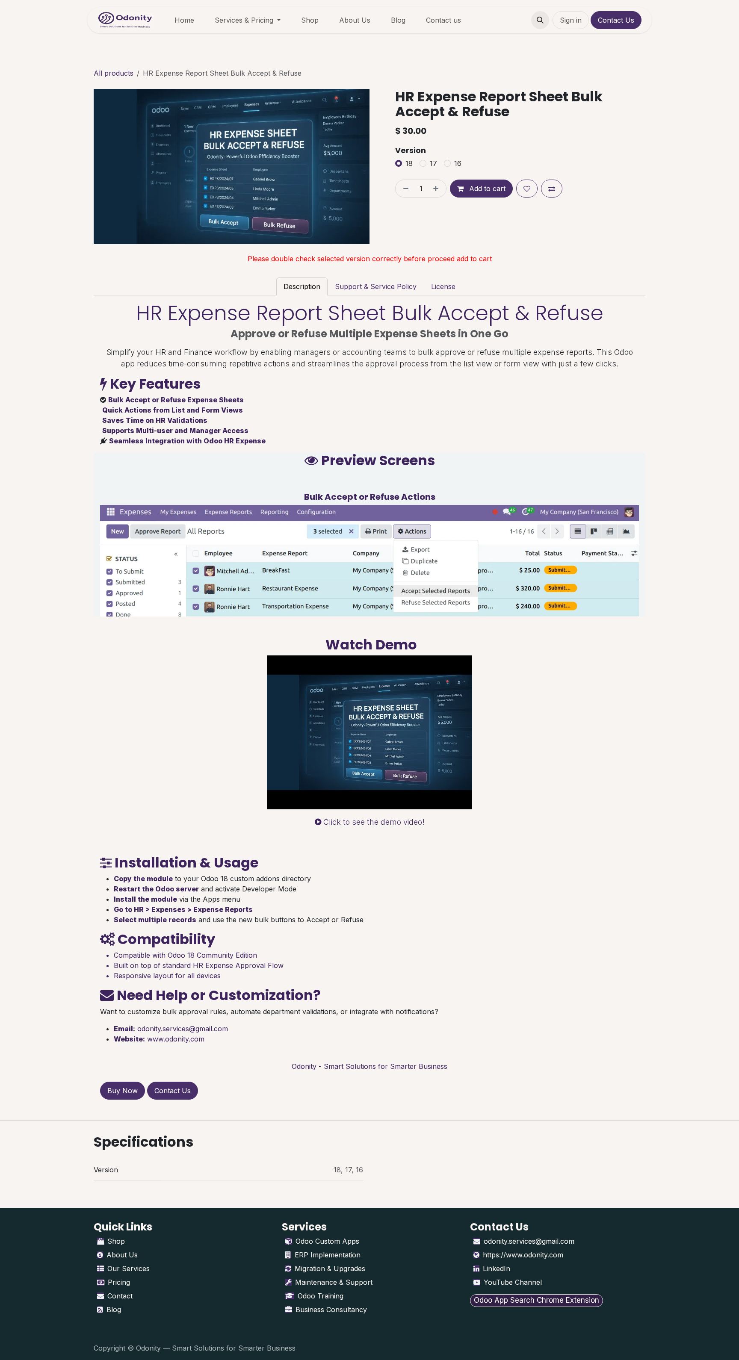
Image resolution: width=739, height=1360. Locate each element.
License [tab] (443, 286)
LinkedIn (496, 1268)
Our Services (128, 1268)
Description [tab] (302, 286)
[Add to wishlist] (527, 189)
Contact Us (616, 20)
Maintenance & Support (333, 1282)
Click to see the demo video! (373, 821)
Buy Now (122, 1090)
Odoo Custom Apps (327, 1241)
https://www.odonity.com (523, 1255)
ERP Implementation (328, 1255)
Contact (120, 1296)
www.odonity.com (175, 1039)
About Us (122, 1255)
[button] (540, 20)
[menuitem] (184, 20)
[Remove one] (404, 188)
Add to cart (486, 188)
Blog (113, 1309)
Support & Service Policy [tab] (376, 286)
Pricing (119, 1282)
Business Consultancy (331, 1309)
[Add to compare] (551, 189)
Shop (116, 1241)
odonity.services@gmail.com (182, 1028)
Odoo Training (320, 1296)
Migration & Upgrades (330, 1268)
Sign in (571, 20)
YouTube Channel (513, 1282)
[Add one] (437, 188)
